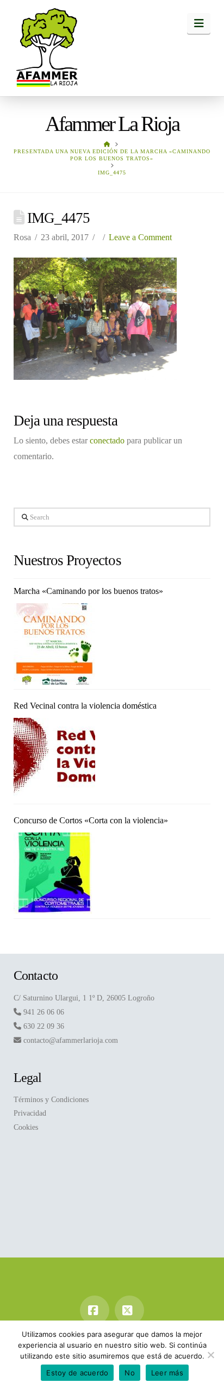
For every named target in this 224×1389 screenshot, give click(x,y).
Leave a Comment (140, 237)
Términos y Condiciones (51, 1100)
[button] (198, 23)
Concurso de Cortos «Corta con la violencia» (91, 820)
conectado (107, 440)
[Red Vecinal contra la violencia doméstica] (54, 758)
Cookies (26, 1127)
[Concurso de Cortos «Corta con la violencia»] (54, 873)
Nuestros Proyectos (67, 560)
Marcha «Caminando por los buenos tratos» (88, 591)
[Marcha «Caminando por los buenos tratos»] (54, 644)
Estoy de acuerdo (77, 1372)
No (130, 1372)
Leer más (167, 1372)
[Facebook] (94, 1310)
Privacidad (30, 1113)
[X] (129, 1310)
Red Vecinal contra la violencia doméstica (85, 705)
